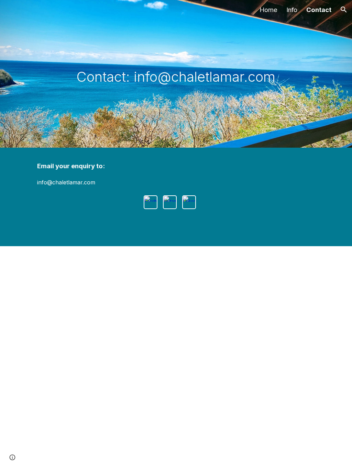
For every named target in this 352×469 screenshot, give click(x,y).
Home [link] (268, 10)
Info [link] (291, 10)
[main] (176, 74)
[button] (344, 9)
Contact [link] (318, 10)
